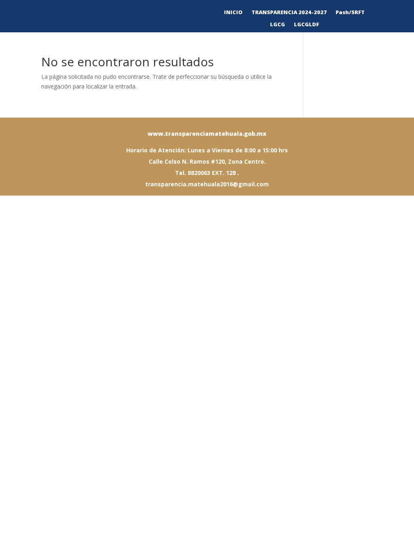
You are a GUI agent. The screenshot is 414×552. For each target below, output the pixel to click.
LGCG (277, 24)
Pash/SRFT (350, 12)
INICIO (233, 12)
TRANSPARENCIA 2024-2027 (289, 12)
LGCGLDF (306, 24)
